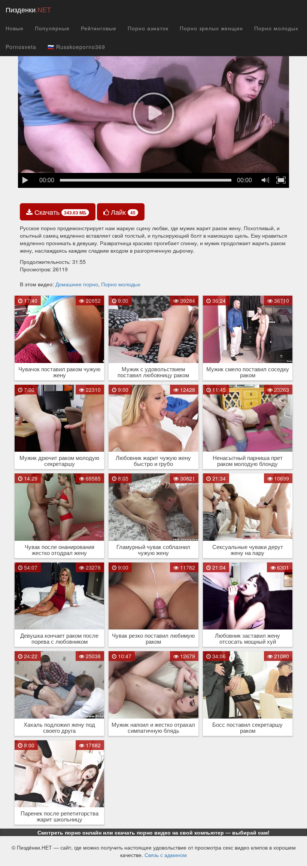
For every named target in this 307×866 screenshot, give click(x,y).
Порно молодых (276, 28)
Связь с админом (166, 855)
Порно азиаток (148, 28)
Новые (15, 28)
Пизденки (28, 9)
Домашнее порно (76, 284)
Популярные (52, 28)
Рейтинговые (98, 28)
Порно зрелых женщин (211, 28)
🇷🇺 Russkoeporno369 (76, 47)
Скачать (59, 212)
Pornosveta (21, 47)
